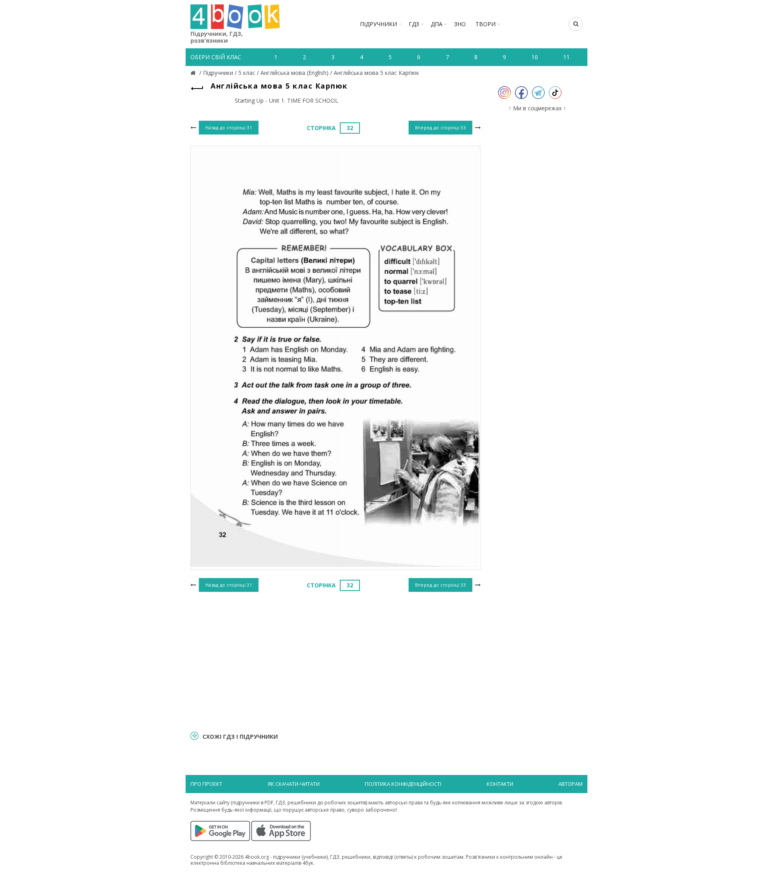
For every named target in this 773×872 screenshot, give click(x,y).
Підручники (378, 24)
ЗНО (460, 24)
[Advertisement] (335, 660)
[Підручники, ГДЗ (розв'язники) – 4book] (194, 72)
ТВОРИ (485, 24)
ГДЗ (414, 24)
